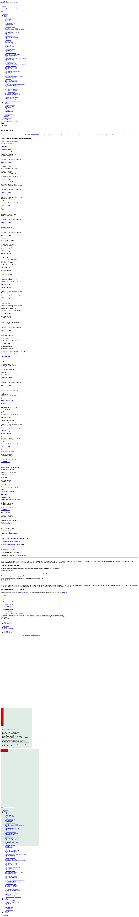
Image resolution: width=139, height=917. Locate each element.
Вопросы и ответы (8, 628)
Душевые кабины (10, 92)
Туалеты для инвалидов (12, 89)
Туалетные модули (11, 88)
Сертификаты (9, 111)
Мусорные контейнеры (12, 55)
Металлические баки (11, 57)
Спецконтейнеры (10, 59)
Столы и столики (10, 38)
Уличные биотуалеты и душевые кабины (13, 555)
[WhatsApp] (5, 580)
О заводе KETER (10, 105)
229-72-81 (10, 605)
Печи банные (9, 25)
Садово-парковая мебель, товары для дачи (14, 538)
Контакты (5, 116)
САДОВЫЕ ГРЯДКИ (33, 134)
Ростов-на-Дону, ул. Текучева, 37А (9, 8)
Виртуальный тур (7, 632)
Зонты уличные (10, 41)
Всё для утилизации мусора (13, 54)
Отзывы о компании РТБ (12, 106)
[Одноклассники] (3, 580)
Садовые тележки (10, 47)
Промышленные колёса (12, 68)
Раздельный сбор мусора (12, 60)
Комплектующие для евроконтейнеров (15, 64)
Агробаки (8, 79)
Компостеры (9, 51)
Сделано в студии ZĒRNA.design (31, 635)
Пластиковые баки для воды (13, 71)
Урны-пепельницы (11, 63)
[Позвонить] (9, 121)
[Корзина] (3, 121)
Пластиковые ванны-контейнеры (14, 76)
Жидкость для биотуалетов (13, 94)
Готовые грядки (10, 50)
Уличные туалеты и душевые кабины (15, 84)
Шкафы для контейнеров (12, 32)
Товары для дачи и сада (12, 46)
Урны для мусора (10, 62)
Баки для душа (10, 72)
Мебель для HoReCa (11, 44)
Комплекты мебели (11, 36)
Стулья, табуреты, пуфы (12, 37)
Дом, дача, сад (9, 19)
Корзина (5, 119)
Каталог (5, 16)
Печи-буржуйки (10, 24)
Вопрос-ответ (9, 108)
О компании (6, 103)
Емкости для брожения (12, 73)
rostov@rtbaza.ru (4, 10)
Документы (9, 112)
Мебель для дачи (10, 34)
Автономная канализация (12, 97)
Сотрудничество (7, 118)
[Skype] (7, 580)
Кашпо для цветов (10, 49)
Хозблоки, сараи (10, 20)
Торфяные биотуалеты (11, 90)
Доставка (5, 14)
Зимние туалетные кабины (13, 86)
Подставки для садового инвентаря (15, 29)
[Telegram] (9, 580)
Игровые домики (10, 27)
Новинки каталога (10, 18)
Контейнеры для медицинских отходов (16, 58)
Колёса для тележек (11, 66)
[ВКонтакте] (1, 580)
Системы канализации (12, 95)
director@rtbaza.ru (25, 592)
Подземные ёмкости (11, 77)
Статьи (8, 110)
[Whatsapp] (137, 6)
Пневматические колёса (12, 67)
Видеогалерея (9, 115)
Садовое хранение (10, 21)
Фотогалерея (9, 114)
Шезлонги (8, 40)
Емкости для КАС (10, 75)
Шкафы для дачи (10, 31)
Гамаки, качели (10, 42)
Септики (8, 98)
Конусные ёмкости (11, 82)
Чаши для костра (10, 23)
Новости (8, 107)
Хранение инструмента (12, 28)
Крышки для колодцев (11, 81)
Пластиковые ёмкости (11, 69)
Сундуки (8, 33)
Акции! (5, 15)
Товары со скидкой (13, 100)
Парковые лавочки (11, 53)
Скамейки (8, 45)
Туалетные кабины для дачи (13, 93)
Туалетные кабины (11, 85)
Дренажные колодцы (11, 80)
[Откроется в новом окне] (64, 592)
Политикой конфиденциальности (17, 618)
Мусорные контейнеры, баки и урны (12, 544)
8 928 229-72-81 (5, 6)
